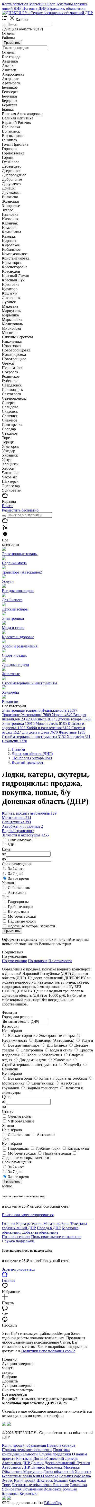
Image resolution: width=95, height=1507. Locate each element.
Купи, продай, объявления (24, 1445)
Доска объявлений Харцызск (67, 1472)
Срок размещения (16, 1162)
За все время (18, 878)
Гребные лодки (20, 907)
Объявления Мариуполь (22, 1472)
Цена (6, 1097)
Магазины (37, 4)
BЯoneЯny (53, 1503)
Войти (7, 506)
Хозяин (8, 1125)
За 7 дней (16, 873)
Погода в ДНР (34, 8)
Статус (7, 1111)
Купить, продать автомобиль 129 (29, 813)
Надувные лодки (22, 921)
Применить (12, 43)
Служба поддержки (18, 1241)
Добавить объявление (40, 1232)
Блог (51, 4)
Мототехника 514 (16, 818)
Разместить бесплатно (20, 510)
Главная (8, 1223)
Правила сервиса (16, 1237)
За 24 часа (16, 869)
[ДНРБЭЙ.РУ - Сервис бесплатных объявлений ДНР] (47, 13)
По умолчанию (14, 961)
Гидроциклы (18, 902)
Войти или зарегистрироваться (28, 1215)
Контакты (24, 1458)
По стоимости (60, 961)
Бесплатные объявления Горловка (30, 1476)
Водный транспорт (18, 831)
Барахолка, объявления (66, 8)
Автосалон (17, 892)
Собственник (19, 888)
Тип (5, 1139)
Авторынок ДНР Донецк (23, 1463)
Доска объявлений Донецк (55, 1458)
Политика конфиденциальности (36, 1452)
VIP (11, 845)
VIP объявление (21, 1121)
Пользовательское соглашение (56, 1237)
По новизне (38, 961)
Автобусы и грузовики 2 (22, 826)
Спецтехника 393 (16, 822)
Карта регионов (15, 4)
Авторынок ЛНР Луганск (23, 1467)
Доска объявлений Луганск (67, 1463)
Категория (10, 1026)
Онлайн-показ (19, 840)
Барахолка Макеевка (63, 1467)
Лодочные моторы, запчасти (31, 926)
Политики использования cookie (48, 1351)
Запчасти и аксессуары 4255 (25, 835)
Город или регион (17, 1017)
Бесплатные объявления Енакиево (40, 1485)
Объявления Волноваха (42, 1489)
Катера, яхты (18, 911)
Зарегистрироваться (18, 1269)
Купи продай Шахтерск (33, 1480)
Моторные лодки (22, 916)
